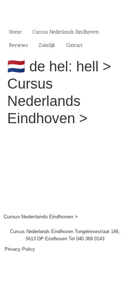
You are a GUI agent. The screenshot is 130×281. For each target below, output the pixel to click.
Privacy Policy (20, 249)
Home (15, 32)
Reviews (18, 45)
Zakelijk (47, 45)
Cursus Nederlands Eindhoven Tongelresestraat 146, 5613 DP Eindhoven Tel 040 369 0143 (65, 235)
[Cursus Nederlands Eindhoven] (65, 136)
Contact (74, 45)
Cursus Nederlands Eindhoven (65, 32)
